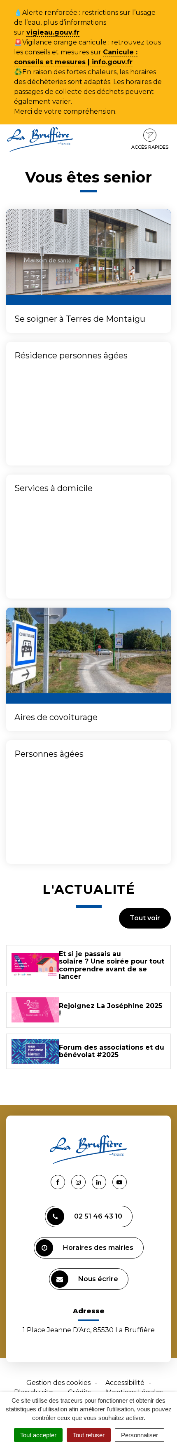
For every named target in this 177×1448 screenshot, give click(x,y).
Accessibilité (124, 1383)
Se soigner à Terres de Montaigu (79, 319)
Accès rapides (149, 147)
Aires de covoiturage (56, 717)
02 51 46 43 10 (98, 1216)
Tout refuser (89, 1435)
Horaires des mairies (98, 1248)
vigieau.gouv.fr (52, 32)
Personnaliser (139, 1435)
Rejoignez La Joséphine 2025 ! (110, 1009)
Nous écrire (98, 1279)
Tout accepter (38, 1435)
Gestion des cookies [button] (58, 1383)
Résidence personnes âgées (71, 355)
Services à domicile (53, 488)
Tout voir (145, 918)
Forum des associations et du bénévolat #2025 (111, 1051)
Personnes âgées (49, 754)
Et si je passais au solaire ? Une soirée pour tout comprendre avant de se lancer (111, 965)
